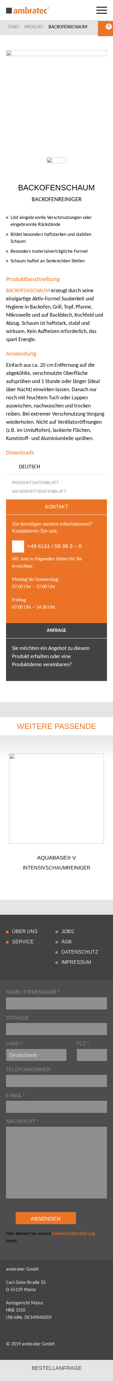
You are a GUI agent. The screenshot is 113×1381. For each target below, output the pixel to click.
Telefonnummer (28, 1069)
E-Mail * (15, 1095)
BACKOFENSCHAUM (28, 291)
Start (14, 27)
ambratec (27, 10)
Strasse (17, 1018)
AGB (66, 941)
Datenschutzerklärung (73, 1233)
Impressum (76, 962)
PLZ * (83, 1043)
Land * (14, 1043)
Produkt (34, 27)
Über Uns (25, 931)
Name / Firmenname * (33, 992)
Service (23, 941)
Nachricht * (22, 1121)
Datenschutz (79, 952)
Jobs (67, 931)
